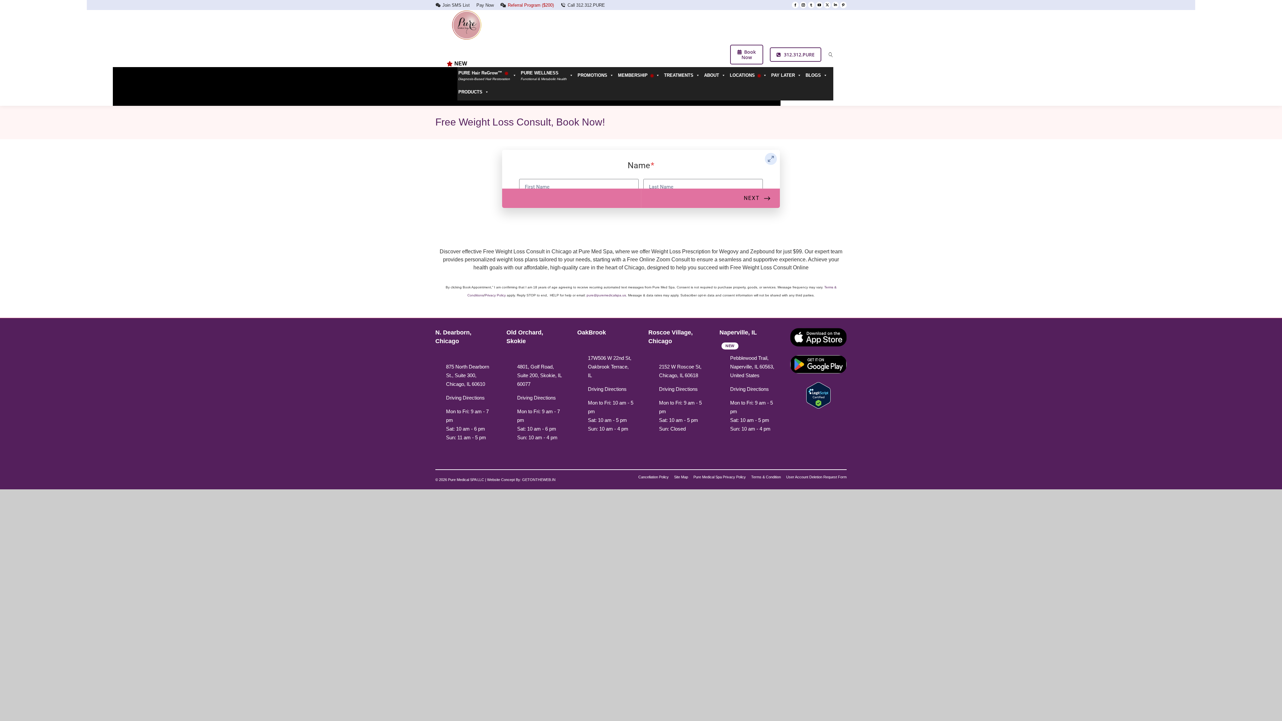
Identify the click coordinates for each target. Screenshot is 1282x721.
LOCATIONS (743, 75)
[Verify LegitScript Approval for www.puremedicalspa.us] (818, 395)
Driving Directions (465, 398)
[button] (548, 75)
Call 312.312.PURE (586, 5)
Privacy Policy (495, 295)
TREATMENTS (678, 75)
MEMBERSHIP (633, 75)
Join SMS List (456, 5)
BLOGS (813, 75)
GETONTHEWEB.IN (539, 480)
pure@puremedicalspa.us (606, 295)
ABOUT (711, 75)
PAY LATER (783, 75)
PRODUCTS (470, 91)
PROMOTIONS (592, 75)
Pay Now (485, 5)
